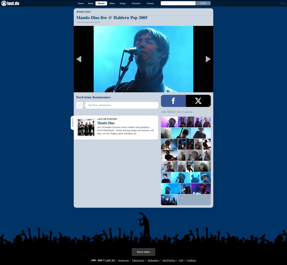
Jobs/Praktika (168, 260)
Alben (112, 3)
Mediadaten (153, 260)
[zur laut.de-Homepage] (13, 3)
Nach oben (143, 252)
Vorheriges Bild (97, 59)
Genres (150, 3)
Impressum (123, 260)
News (90, 3)
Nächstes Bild (143, 59)
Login (282, 3)
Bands (101, 3)
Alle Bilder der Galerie (177, 111)
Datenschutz (138, 260)
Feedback (191, 260)
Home (81, 3)
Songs (123, 3)
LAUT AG (110, 260)
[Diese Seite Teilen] (173, 101)
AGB (181, 260)
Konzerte (136, 3)
